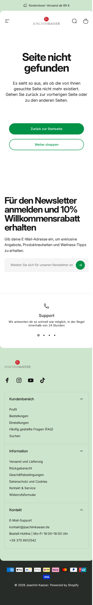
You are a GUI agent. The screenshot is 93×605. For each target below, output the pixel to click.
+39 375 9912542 (22, 540)
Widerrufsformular (22, 495)
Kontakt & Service (22, 488)
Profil (13, 409)
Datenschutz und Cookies (28, 481)
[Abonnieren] (80, 265)
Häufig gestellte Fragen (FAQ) (31, 429)
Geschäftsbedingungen (26, 475)
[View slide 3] (49, 335)
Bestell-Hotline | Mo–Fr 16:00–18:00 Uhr (38, 533)
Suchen (14, 436)
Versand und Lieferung (26, 461)
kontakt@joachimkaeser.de (29, 527)
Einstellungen (19, 423)
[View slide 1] (38, 335)
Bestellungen (18, 416)
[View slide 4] (54, 335)
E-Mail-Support (20, 520)
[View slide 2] (43, 335)
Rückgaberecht (20, 468)
